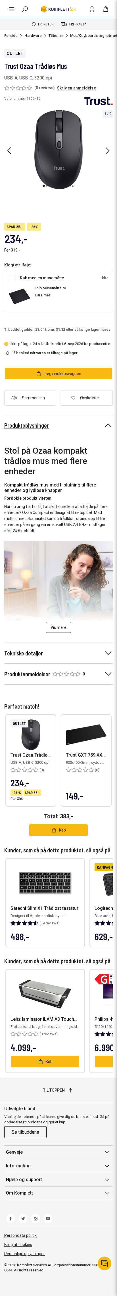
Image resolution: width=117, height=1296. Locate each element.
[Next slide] (108, 150)
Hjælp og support (24, 1179)
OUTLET (15, 53)
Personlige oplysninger (24, 1253)
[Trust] (98, 101)
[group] (58, 150)
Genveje (14, 1152)
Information (18, 1166)
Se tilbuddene (25, 1132)
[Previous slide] (9, 150)
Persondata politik (20, 1235)
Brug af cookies (18, 1244)
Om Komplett (19, 1193)
